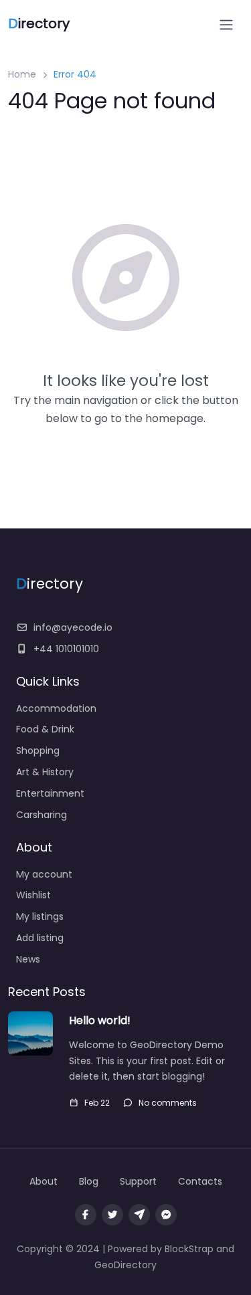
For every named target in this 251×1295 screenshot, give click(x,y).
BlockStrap (190, 1249)
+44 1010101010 (66, 649)
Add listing (40, 937)
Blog (88, 1181)
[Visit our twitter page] (112, 1214)
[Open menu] (226, 25)
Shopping (38, 750)
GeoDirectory (125, 1265)
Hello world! (100, 1020)
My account (44, 874)
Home (22, 74)
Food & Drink (45, 729)
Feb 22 (97, 1102)
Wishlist (33, 895)
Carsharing (41, 814)
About (43, 1181)
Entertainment (50, 793)
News (28, 959)
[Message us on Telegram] (139, 1214)
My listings (40, 916)
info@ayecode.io (72, 627)
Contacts (200, 1181)
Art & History (45, 772)
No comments (168, 1102)
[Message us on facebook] (166, 1214)
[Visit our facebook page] (85, 1214)
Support (138, 1181)
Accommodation (56, 708)
